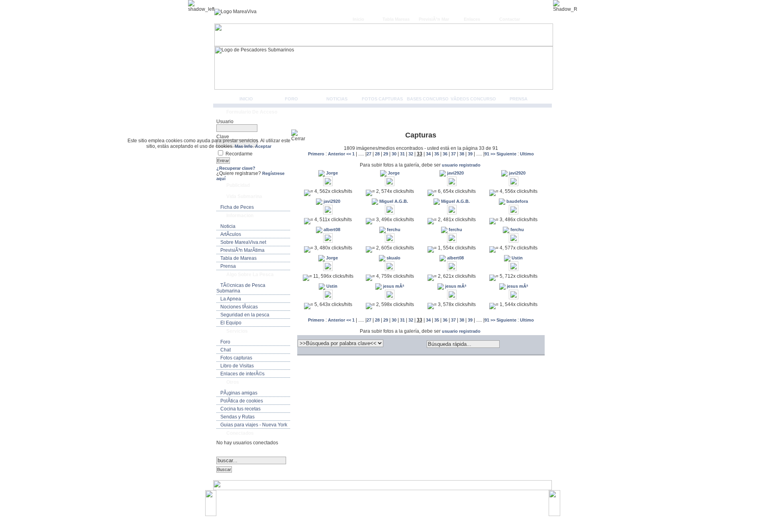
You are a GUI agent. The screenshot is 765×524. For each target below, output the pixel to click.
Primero (317, 153)
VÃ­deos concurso (473, 98)
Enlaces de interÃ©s (242, 374)
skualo (392, 257)
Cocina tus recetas (240, 409)
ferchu (393, 229)
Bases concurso (428, 98)
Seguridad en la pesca (244, 315)
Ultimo (527, 153)
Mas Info (244, 146)
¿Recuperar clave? (235, 168)
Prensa (519, 98)
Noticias (336, 98)
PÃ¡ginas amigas (238, 393)
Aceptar (263, 146)
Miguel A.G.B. (393, 201)
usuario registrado (461, 165)
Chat (225, 350)
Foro (291, 98)
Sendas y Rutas (237, 417)
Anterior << (340, 153)
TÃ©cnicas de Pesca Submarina (240, 288)
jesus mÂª (393, 286)
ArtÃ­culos (230, 234)
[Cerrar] (301, 135)
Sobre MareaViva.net (243, 242)
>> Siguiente (503, 153)
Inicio (358, 19)
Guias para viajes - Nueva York (253, 425)
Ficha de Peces (237, 207)
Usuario (224, 121)
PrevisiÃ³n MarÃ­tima (242, 250)
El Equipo (230, 323)
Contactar (509, 19)
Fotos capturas (382, 98)
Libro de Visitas (237, 366)
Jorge (331, 173)
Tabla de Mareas (238, 258)
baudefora (516, 201)
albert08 (331, 229)
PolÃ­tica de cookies (241, 401)
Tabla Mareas (396, 19)
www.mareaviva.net (384, 499)
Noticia (227, 226)
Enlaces (472, 19)
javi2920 (455, 173)
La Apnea (230, 299)
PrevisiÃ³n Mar (434, 19)
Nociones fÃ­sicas (239, 307)
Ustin (516, 257)
